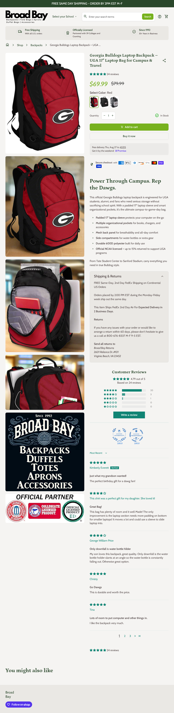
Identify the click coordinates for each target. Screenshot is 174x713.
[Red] (94, 101)
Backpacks (36, 45)
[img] (98, 462)
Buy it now (129, 136)
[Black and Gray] (114, 101)
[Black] (104, 102)
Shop (20, 45)
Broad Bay (9, 694)
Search (147, 16)
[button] (98, 74)
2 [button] (124, 636)
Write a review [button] (129, 414)
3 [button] (130, 636)
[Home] (26, 16)
